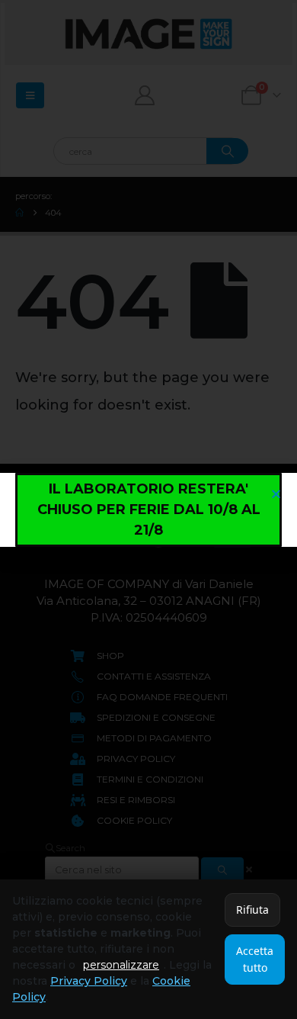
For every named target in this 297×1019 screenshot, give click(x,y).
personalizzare (121, 965)
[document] (148, 509)
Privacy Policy (88, 981)
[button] (276, 494)
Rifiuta (252, 909)
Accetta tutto (254, 959)
